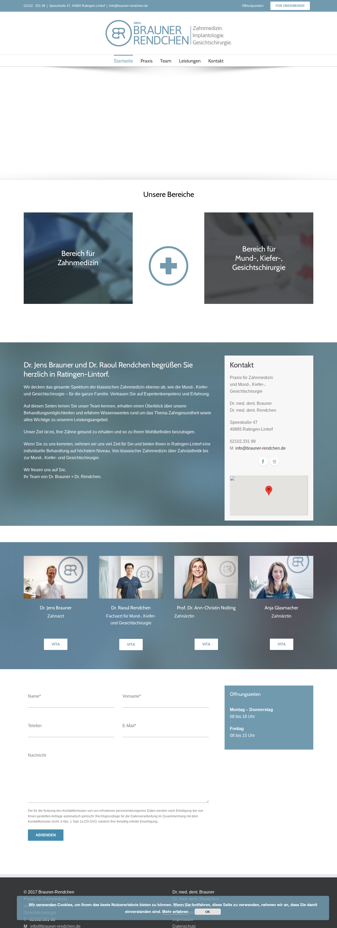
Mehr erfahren (175, 911)
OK (207, 911)
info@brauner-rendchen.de (128, 6)
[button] (268, 490)
